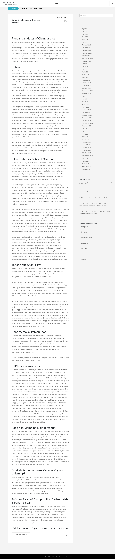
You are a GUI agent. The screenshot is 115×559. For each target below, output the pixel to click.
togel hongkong (86, 237)
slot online (84, 254)
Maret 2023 (85, 139)
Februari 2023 (86, 142)
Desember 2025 (87, 50)
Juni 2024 (85, 99)
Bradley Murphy (57, 21)
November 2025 (87, 53)
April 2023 (85, 137)
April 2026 (85, 39)
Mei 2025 (85, 69)
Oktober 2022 (86, 153)
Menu (112, 3)
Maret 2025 (85, 75)
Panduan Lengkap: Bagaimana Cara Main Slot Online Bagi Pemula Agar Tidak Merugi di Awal (96, 183)
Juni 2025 (85, 66)
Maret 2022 (85, 164)
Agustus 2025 (86, 61)
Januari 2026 (86, 48)
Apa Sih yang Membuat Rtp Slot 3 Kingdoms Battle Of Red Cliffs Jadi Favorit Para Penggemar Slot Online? (95, 212)
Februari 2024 (86, 110)
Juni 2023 (85, 131)
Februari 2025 (86, 77)
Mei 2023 (85, 134)
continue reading (21, 534)
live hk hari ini (85, 232)
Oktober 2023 (86, 120)
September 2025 (87, 58)
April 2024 (85, 104)
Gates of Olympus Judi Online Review (26, 21)
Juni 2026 (85, 34)
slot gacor (84, 227)
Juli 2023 (84, 129)
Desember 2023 (87, 115)
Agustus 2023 (86, 126)
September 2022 (87, 156)
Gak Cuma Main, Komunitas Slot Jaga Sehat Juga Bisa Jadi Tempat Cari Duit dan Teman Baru (95, 190)
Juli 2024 (84, 96)
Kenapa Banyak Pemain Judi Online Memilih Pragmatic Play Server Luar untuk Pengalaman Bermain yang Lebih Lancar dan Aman (96, 204)
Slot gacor (84, 259)
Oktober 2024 (86, 88)
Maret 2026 (85, 42)
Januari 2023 (86, 145)
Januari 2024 (86, 112)
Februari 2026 (86, 45)
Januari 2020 (86, 169)
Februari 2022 (86, 166)
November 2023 (87, 118)
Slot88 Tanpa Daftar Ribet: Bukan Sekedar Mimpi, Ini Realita (93, 197)
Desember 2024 (87, 83)
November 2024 (87, 85)
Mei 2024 (85, 102)
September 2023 (87, 123)
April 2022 (85, 161)
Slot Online (59, 535)
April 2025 (85, 72)
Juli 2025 (84, 64)
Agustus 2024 (86, 93)
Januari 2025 (86, 80)
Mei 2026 (85, 37)
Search (107, 3)
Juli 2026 (84, 31)
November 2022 (87, 150)
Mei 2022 (85, 158)
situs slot (84, 248)
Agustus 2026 (86, 29)
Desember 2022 (87, 147)
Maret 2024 (85, 107)
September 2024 (87, 91)
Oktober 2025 (86, 56)
